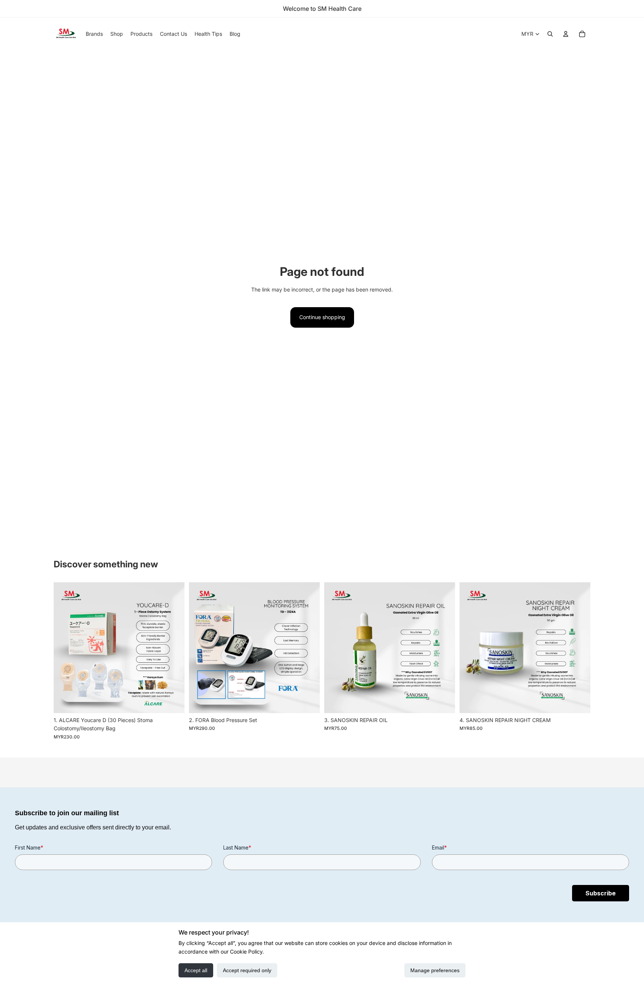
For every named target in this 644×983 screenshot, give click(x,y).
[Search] (550, 34)
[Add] (173, 701)
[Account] (566, 34)
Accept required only (247, 970)
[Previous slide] (65, 647)
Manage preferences (435, 970)
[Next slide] (173, 647)
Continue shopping (322, 317)
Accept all (195, 970)
